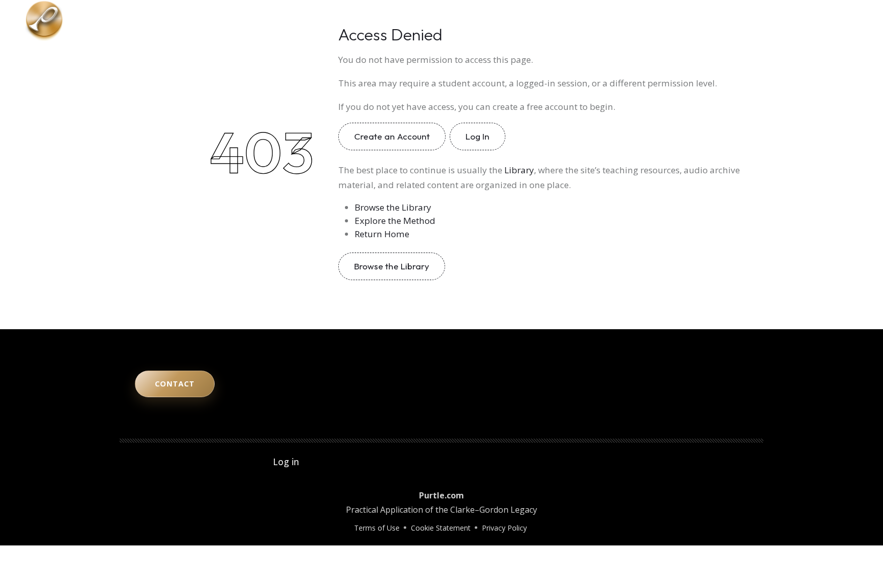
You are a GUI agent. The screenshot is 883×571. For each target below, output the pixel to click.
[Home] (44, 19)
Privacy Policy (504, 528)
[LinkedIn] (831, 20)
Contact (761, 20)
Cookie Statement (441, 528)
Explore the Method (395, 220)
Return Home (382, 234)
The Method (596, 20)
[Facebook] (845, 20)
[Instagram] (816, 20)
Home (550, 20)
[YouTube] (802, 20)
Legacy (679, 20)
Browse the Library (393, 207)
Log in (286, 461)
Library (719, 20)
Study (643, 20)
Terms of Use (377, 528)
